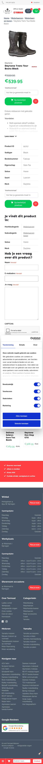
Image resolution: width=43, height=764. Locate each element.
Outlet (25, 617)
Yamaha (26, 619)
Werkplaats (6, 606)
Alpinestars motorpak (30, 666)
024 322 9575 (10, 2)
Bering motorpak (28, 691)
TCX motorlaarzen (29, 683)
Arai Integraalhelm (29, 704)
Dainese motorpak (29, 663)
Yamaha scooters (29, 647)
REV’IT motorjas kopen (30, 672)
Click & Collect (7, 614)
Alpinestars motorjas (29, 669)
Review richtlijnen (8, 746)
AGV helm (5, 663)
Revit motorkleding (9, 680)
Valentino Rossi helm (30, 693)
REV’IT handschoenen (30, 674)
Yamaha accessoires (31, 633)
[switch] (37, 391)
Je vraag (11, 285)
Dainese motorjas (28, 680)
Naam (10, 262)
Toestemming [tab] (8, 345)
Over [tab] (35, 345)
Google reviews (8, 748)
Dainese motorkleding (10, 677)
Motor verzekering (8, 649)
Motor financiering (8, 646)
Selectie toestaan (21, 423)
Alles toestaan (21, 416)
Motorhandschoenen (31, 608)
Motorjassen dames (29, 696)
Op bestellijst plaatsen (20, 101)
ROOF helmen (7, 696)
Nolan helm (6, 701)
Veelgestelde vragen (9, 608)
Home (6, 18)
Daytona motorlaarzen (30, 685)
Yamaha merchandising (32, 639)
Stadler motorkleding (30, 688)
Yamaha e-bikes (29, 636)
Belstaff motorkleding (10, 685)
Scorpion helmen (8, 666)
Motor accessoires (30, 614)
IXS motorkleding (8, 693)
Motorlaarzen (17, 18)
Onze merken (7, 611)
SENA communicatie (30, 677)
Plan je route (34, 503)
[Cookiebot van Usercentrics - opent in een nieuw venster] (30, 338)
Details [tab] (22, 345)
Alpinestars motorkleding (11, 674)
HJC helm (5, 669)
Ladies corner (7, 603)
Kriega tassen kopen (9, 699)
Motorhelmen (28, 606)
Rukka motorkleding (9, 683)
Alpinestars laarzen (9, 704)
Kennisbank (6, 617)
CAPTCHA (9, 324)
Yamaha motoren (8, 633)
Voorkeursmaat (11, 88)
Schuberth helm (8, 672)
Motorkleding (28, 603)
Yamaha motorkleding (31, 644)
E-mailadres (13, 273)
